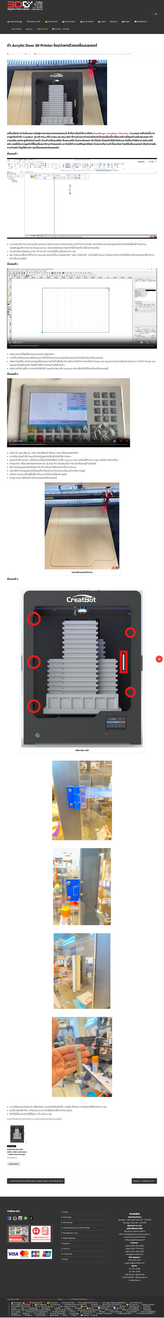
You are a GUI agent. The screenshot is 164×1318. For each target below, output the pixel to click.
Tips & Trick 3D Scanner (44, 1306)
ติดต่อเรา (28, 1315)
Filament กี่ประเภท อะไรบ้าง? (75, 1304)
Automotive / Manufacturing (89, 1309)
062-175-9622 (137, 1248)
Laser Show (50, 54)
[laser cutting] (84, 54)
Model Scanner (148, 1304)
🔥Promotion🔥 (14, 21)
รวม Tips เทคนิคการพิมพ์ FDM (114, 1302)
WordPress (91, 1299)
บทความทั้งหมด (40, 1313)
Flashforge (99, 133)
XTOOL (14, 1308)
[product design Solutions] (116, 54)
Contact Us (42, 28)
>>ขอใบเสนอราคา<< (124, 1313)
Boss (28, 54)
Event (65, 1315)
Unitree (68, 1308)
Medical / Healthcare (131, 1309)
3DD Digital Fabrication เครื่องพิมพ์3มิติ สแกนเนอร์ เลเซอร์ (38, 1299)
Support (57, 54)
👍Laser (102, 21)
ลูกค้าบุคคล (54, 1315)
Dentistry (147, 1309)
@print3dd (139, 1274)
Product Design (58, 1311)
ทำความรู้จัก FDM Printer (88, 1302)
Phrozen (123, 133)
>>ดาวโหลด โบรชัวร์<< (145, 1313)
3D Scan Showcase (87, 1311)
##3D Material (69, 1238)
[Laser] (103, 54)
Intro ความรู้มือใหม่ (148, 1311)
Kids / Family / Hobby (64, 1309)
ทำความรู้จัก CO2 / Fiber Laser (103, 1306)
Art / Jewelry (16, 1311)
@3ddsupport (141, 1277)
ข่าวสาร (63, 54)
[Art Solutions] (74, 54)
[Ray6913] (128, 54)
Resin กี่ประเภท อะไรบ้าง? (112, 1304)
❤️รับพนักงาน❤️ (33, 21)
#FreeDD (15, 1313)
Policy (65, 1259)
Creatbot (112, 133)
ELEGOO (146, 1306)
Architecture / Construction (36, 1311)
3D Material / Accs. (70, 1232)
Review (102, 1311)
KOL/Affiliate (134, 1308)
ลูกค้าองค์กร (41, 1315)
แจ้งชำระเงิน (16, 1315)
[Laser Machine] (95, 54)
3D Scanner (68, 1222)
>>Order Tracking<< (104, 1313)
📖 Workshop (140, 21)
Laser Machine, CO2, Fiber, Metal (76, 1227)
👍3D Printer (51, 21)
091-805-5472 (135, 1259)
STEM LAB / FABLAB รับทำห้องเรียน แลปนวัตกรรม (31, 1309)
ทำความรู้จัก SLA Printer (20, 1304)
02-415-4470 (134, 1271)
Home (65, 1211)
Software (78, 1308)
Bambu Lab (134, 1306)
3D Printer (67, 1217)
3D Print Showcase (57, 1313)
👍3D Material (69, 21)
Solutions (16, 28)
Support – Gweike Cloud (144, 1180)
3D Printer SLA (136, 1302)
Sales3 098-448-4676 (134, 1251)
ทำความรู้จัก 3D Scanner (21, 1306)
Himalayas (66, 1299)
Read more (14, 1163)
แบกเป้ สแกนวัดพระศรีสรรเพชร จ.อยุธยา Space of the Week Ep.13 (35, 1180)
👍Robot (126, 21)
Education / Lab (111, 1309)
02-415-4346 (134, 1268)
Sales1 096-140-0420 (134, 1245)
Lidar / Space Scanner (67, 1306)
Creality (57, 1308)
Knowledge (74, 1313)
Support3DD (131, 1311)
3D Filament (55, 1304)
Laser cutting (41, 54)
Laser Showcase (115, 1311)
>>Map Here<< (135, 1280)
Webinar (26, 1313)
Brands (113, 21)
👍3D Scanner (86, 21)
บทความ (29, 28)
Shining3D (45, 1308)
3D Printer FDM (68, 1302)
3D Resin (94, 1304)
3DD (22, 1308)
